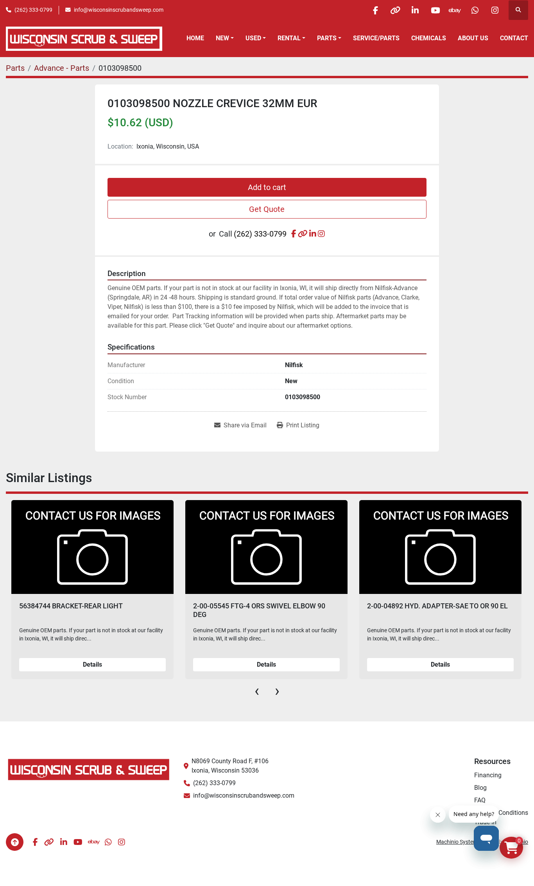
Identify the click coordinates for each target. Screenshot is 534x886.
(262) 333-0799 (33, 10)
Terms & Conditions (501, 812)
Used (253, 38)
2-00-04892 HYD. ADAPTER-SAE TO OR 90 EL (264, 606)
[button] (225, 38)
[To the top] (14, 842)
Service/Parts (376, 38)
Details (92, 664)
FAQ (480, 800)
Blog (480, 787)
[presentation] (256, 691)
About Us (473, 38)
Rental (289, 38)
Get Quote (267, 209)
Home (195, 38)
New (222, 38)
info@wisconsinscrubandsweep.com (118, 10)
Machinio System (457, 842)
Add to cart (267, 187)
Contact (514, 38)
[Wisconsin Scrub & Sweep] (89, 769)
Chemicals (428, 38)
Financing (488, 775)
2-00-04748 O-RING (397, 606)
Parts (327, 38)
